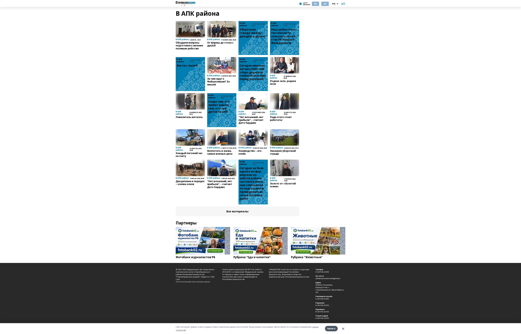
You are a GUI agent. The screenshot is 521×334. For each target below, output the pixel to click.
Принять (331, 328)
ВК (315, 3)
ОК (325, 3)
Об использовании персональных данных (193, 282)
